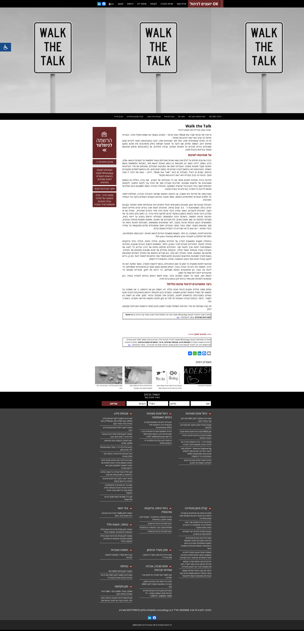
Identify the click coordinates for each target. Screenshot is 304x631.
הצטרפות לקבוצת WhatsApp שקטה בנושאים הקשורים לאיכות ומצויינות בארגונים (104, 176)
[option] (152, 60)
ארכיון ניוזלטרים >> (104, 161)
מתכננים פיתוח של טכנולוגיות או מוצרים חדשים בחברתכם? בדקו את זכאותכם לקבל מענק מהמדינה (195, 516)
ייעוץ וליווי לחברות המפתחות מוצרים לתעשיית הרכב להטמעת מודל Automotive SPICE (158, 425)
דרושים (130, 3)
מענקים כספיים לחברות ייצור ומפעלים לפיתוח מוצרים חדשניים (197, 532)
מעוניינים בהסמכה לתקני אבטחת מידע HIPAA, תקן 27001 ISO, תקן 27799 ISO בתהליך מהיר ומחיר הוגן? (116, 421)
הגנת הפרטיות (169, 116)
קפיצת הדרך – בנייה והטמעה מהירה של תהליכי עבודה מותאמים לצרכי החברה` (196, 443)
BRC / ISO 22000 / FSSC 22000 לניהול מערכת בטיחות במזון (116, 592)
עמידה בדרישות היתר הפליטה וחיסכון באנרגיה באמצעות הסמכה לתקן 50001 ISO (157, 584)
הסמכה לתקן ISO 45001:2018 (120, 571)
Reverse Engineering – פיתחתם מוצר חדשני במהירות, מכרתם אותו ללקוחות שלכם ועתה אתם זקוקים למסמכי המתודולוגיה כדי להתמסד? (196, 452)
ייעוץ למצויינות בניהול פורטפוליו (160, 531)
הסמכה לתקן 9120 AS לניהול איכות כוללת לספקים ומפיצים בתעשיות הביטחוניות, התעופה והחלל (116, 538)
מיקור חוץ (181, 116)
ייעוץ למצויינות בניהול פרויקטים (160, 523)
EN (112, 4)
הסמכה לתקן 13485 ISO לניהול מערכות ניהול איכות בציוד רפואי (117, 514)
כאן (178, 317)
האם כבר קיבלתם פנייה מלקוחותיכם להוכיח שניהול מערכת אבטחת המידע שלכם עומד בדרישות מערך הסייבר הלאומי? (118, 489)
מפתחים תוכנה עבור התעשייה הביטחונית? (155, 527)
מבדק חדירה (118, 116)
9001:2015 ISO (215, 116)
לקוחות (153, 3)
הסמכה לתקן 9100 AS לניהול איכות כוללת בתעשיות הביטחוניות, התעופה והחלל (116, 530)
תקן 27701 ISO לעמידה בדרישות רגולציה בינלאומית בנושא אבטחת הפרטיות (116, 473)
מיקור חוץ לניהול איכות (105, 188)
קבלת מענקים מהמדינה (135, 116)
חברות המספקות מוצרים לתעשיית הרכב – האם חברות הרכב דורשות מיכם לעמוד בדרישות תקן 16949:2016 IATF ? (156, 434)
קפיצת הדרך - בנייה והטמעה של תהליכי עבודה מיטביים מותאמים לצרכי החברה (104, 200)
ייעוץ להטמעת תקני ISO (196, 116)
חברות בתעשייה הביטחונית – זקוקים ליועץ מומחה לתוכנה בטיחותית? (156, 518)
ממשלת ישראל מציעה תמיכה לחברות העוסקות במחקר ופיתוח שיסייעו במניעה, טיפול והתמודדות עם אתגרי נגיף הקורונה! (195, 555)
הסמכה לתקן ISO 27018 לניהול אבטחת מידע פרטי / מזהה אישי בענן (117, 435)
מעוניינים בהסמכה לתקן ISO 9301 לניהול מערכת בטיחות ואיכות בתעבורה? (116, 576)
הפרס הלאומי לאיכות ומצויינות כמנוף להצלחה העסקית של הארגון (197, 461)
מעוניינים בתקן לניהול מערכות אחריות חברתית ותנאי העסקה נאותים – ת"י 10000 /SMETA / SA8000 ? (157, 593)
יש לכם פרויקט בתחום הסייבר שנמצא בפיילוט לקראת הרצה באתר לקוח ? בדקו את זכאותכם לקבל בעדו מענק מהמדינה (196, 564)
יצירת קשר (181, 3)
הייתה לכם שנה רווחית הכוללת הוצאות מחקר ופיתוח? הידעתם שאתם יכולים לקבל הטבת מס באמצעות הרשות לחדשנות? (195, 573)
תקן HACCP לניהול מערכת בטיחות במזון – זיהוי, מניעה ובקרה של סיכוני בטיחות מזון (116, 599)
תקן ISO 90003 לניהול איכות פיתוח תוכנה (195, 431)
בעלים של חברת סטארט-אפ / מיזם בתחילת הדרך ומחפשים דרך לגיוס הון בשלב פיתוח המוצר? (197, 525)
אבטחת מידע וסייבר (154, 116)
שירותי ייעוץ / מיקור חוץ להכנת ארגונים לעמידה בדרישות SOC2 (117, 479)
